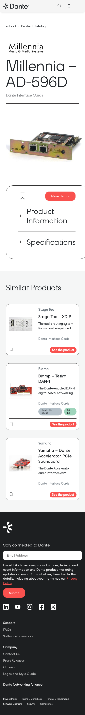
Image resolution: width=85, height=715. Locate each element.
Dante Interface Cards (24, 95)
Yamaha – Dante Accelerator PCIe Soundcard (55, 456)
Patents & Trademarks (58, 699)
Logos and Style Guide (19, 674)
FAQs (7, 630)
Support (9, 623)
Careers (9, 667)
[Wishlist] (69, 6)
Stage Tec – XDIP (54, 316)
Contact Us (11, 654)
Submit (14, 593)
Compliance (46, 703)
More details (60, 196)
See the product (63, 350)
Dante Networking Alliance (22, 684)
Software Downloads (18, 636)
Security (31, 703)
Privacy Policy (10, 699)
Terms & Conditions (32, 699)
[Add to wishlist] (22, 196)
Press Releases (14, 660)
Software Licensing (12, 703)
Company (10, 647)
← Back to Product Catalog (26, 26)
